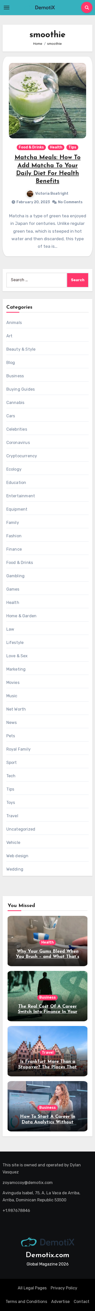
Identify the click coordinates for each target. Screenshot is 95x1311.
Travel (12, 815)
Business (15, 376)
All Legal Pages (32, 1288)
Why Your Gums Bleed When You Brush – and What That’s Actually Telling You (47, 957)
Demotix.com (47, 1255)
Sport (11, 762)
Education (16, 482)
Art (9, 336)
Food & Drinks (31, 147)
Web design (17, 855)
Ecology (14, 469)
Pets (10, 735)
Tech (11, 775)
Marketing (16, 669)
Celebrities (16, 429)
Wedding (14, 869)
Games (13, 589)
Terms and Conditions (26, 1301)
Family (12, 522)
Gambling (15, 575)
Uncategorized (20, 829)
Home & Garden (21, 615)
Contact (81, 1301)
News (11, 722)
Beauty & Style (21, 349)
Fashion (14, 536)
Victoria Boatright (51, 193)
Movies (13, 682)
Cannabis (15, 402)
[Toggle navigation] (7, 8)
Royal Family (18, 749)
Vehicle (13, 842)
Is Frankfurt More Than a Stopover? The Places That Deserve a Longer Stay (47, 1067)
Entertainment (20, 496)
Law (10, 629)
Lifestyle (15, 642)
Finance (14, 549)
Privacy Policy (64, 1288)
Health (56, 147)
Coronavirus (18, 442)
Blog (10, 362)
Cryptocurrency (21, 456)
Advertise (60, 1301)
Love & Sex (17, 655)
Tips (72, 147)
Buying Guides (20, 389)
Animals (14, 322)
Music (11, 695)
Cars (10, 416)
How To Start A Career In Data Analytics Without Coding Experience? (47, 1122)
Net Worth (16, 709)
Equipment (17, 509)
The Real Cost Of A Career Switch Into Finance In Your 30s (47, 1012)
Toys (10, 802)
